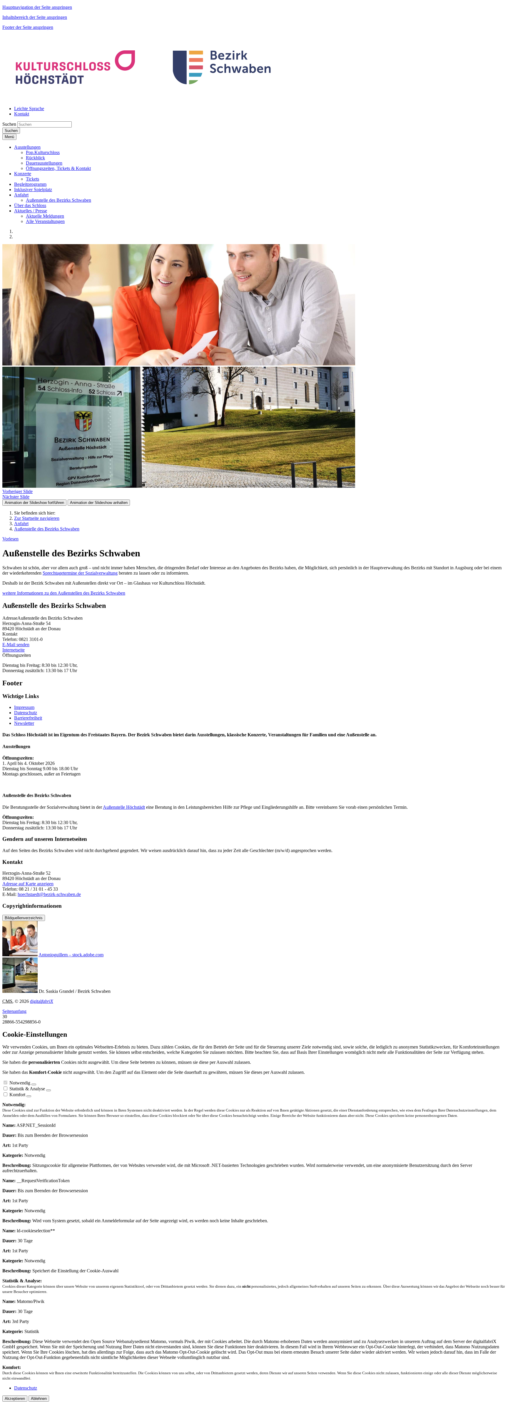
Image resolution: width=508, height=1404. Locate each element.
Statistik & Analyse (27, 1088)
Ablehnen (39, 1398)
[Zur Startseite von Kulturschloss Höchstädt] (144, 98)
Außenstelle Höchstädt (124, 807)
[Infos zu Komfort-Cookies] (28, 1096)
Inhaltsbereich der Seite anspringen (34, 17)
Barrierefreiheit (28, 717)
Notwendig (19, 1082)
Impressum (24, 707)
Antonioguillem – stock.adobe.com (71, 954)
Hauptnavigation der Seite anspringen (37, 7)
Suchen (9, 124)
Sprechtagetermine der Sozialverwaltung (80, 573)
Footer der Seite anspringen (27, 27)
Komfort (17, 1094)
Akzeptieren (15, 1398)
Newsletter (24, 723)
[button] (27, 147)
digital (41, 1001)
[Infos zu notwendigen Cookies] (33, 1084)
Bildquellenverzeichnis (24, 918)
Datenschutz (25, 712)
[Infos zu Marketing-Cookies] (48, 1090)
